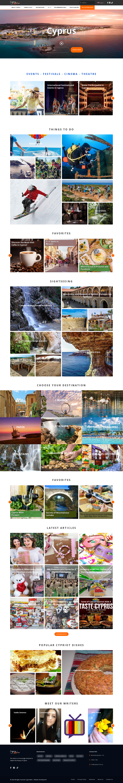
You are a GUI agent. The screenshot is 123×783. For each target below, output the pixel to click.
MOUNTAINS (56, 760)
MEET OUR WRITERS (61, 703)
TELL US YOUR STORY (87, 7)
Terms (73, 779)
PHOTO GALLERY (74, 7)
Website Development (40, 779)
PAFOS (71, 756)
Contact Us (109, 779)
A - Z (49, 7)
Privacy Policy (82, 779)
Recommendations (60, 7)
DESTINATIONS (40, 7)
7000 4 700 (94, 760)
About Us (100, 779)
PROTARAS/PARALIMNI (43, 760)
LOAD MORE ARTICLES (61, 634)
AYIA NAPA (79, 756)
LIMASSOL (48, 756)
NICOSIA (40, 756)
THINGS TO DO (28, 7)
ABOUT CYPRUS (16, 7)
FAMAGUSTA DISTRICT (69, 760)
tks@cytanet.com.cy (97, 764)
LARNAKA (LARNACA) (60, 756)
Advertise (92, 779)
